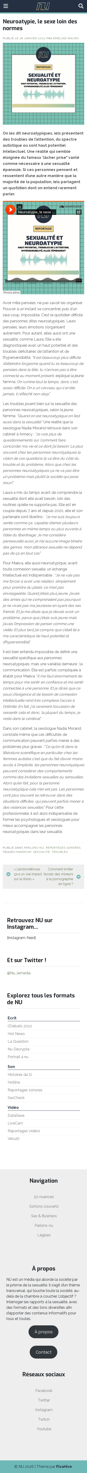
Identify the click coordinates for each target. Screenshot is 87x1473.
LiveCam (15, 1123)
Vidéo (13, 1107)
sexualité (41, 852)
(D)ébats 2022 (20, 1026)
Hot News (16, 1034)
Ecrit (12, 1018)
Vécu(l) (13, 1138)
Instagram (44, 1410)
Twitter (44, 1400)
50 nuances (44, 1197)
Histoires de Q (20, 1074)
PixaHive (64, 1466)
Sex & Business (44, 1216)
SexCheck (16, 1098)
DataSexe (16, 1115)
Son (11, 1066)
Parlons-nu (34, 847)
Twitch (44, 1419)
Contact (44, 1352)
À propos (44, 1331)
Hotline (14, 1082)
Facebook (43, 1390)
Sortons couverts (44, 1206)
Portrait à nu (18, 1057)
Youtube (44, 1429)
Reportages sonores (63, 847)
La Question (18, 1041)
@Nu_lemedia (19, 973)
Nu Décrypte (18, 1049)
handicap (23, 852)
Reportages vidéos (24, 1131)
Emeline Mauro (66, 38)
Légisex (44, 1235)
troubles (60, 852)
